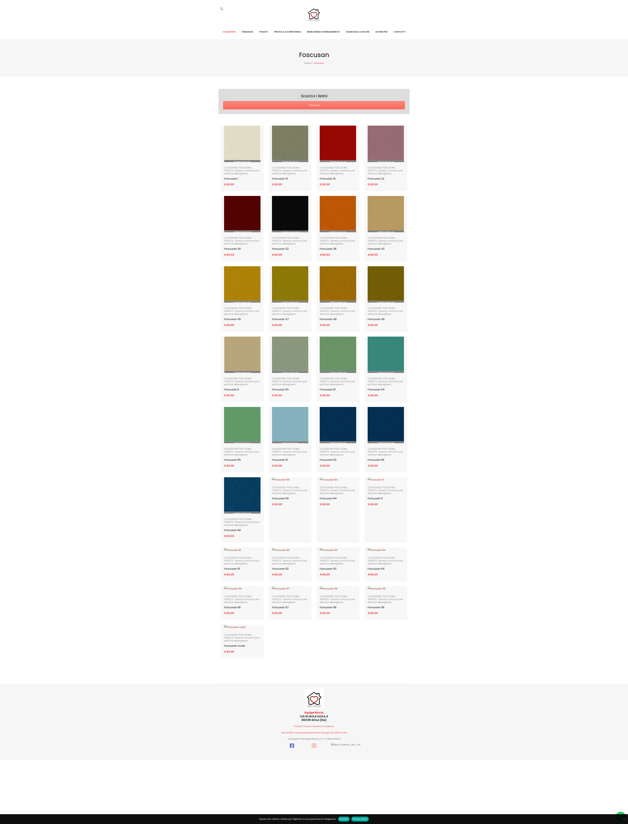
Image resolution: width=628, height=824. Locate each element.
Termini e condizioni (323, 726)
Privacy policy (360, 819)
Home (307, 63)
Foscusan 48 (328, 319)
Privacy (298, 726)
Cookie (307, 726)
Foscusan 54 (376, 389)
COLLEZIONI (230, 167)
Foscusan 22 (376, 179)
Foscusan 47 (280, 319)
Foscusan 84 (328, 498)
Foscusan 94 (376, 569)
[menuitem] (229, 32)
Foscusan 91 (232, 569)
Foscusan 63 (328, 460)
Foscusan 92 (280, 569)
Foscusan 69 (280, 498)
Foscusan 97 (280, 607)
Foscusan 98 (328, 607)
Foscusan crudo (234, 646)
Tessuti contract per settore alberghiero (241, 172)
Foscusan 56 (232, 460)
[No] (624, 819)
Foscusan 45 (232, 319)
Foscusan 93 (328, 569)
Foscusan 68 (232, 530)
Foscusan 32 (280, 249)
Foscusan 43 (376, 249)
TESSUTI (228, 170)
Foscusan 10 (280, 179)
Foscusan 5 (231, 389)
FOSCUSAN (244, 167)
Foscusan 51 (328, 389)
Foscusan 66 (376, 460)
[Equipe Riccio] (314, 13)
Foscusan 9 (375, 498)
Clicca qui (314, 105)
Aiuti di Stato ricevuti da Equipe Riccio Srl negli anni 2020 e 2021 (314, 732)
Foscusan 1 (231, 179)
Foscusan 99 (376, 607)
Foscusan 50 (280, 389)
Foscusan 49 (376, 319)
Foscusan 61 (280, 460)
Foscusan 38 (328, 249)
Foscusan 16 (328, 179)
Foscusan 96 (232, 607)
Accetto (344, 819)
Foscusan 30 (232, 249)
